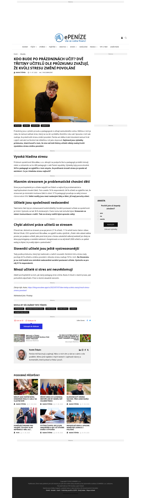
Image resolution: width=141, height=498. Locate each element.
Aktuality (17, 125)
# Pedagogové (19, 309)
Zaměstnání (114, 47)
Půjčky (33, 47)
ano (101, 213)
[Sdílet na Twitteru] (90, 320)
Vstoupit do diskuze (31, 326)
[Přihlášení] (121, 38)
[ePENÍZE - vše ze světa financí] (70, 38)
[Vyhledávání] (125, 38)
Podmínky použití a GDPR (69, 490)
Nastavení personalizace (70, 493)
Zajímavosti (45, 125)
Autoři (58, 490)
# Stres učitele (50, 309)
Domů (48, 490)
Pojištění (52, 47)
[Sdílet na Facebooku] (87, 320)
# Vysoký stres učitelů (21, 312)
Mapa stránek (90, 490)
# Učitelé (73, 309)
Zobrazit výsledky (110, 229)
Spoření (42, 47)
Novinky (25, 47)
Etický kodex (81, 490)
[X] (88, 350)
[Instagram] (82, 350)
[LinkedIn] (80, 350)
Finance (93, 47)
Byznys (72, 47)
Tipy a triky (104, 47)
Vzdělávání (83, 47)
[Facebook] (85, 350)
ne (101, 216)
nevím (102, 219)
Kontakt (53, 490)
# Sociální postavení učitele (35, 309)
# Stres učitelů (62, 309)
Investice (62, 47)
